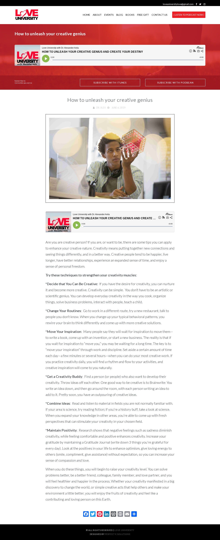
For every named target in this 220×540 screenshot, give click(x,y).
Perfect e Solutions (117, 534)
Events (109, 14)
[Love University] (27, 15)
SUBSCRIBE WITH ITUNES (110, 82)
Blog (119, 14)
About (97, 14)
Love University (124, 530)
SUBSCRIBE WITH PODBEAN (175, 82)
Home (86, 14)
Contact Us (159, 14)
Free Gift (143, 14)
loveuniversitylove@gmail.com (178, 4)
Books (130, 14)
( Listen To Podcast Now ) (189, 14)
